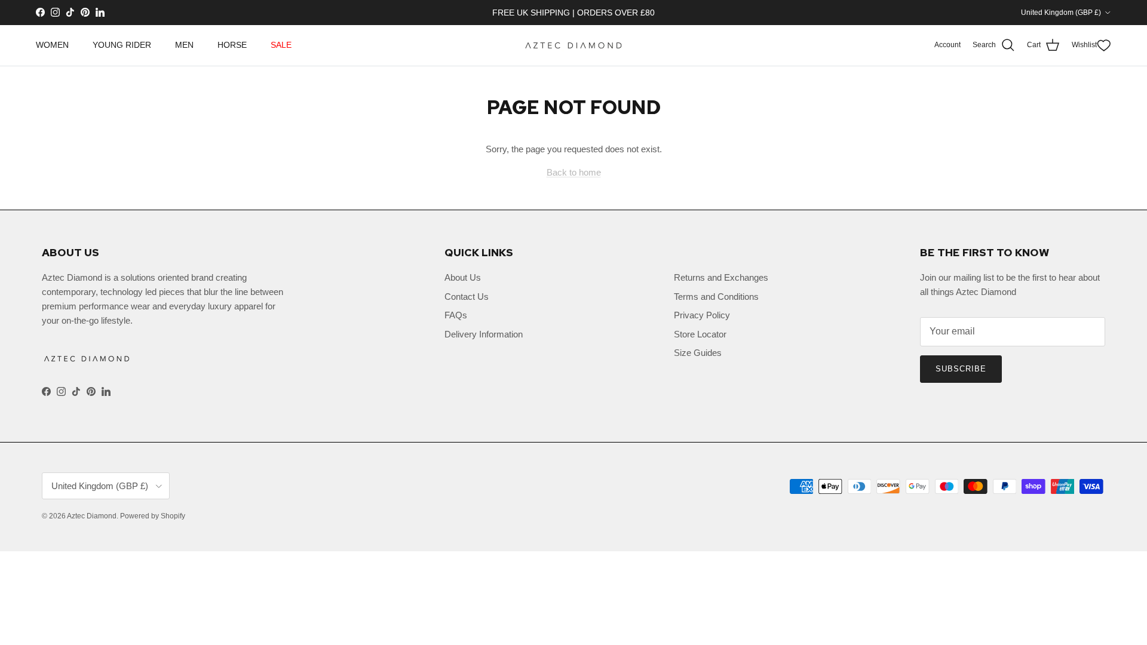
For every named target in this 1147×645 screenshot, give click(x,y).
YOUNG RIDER (122, 45)
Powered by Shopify (152, 516)
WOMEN (52, 45)
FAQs (455, 315)
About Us (462, 277)
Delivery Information (483, 334)
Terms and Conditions (716, 296)
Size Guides (698, 353)
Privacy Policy (702, 315)
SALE (281, 45)
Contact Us (466, 296)
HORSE (232, 45)
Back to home (574, 172)
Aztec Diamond (91, 516)
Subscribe (961, 368)
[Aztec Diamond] (573, 45)
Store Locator (700, 334)
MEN (184, 45)
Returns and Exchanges (721, 277)
